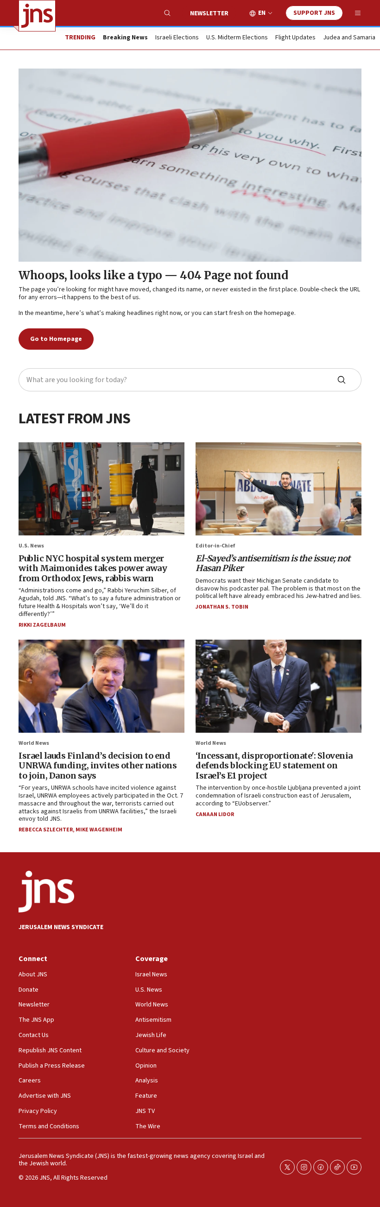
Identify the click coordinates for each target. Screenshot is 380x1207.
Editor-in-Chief (215, 546)
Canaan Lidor (215, 814)
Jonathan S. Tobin (222, 607)
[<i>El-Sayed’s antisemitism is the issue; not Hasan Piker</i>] (278, 488)
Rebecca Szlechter (46, 830)
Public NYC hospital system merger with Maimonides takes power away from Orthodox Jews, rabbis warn (93, 568)
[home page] (37, 16)
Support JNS (314, 13)
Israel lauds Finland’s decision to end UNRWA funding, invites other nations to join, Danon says (98, 765)
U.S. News (31, 546)
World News (34, 743)
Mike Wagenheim (99, 830)
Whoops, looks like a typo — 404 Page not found (153, 275)
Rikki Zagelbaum (42, 625)
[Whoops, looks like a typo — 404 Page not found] (190, 165)
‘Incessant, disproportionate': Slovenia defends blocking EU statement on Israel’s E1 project (274, 765)
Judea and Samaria (349, 38)
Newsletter (209, 13)
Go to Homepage (56, 339)
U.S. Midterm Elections (237, 38)
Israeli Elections (177, 38)
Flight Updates (295, 38)
